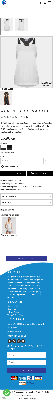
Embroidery (5, 183)
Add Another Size (11, 166)
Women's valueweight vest (11, 235)
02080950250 (15, 331)
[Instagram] (19, 341)
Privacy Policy (13, 312)
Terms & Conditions (15, 315)
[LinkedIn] (23, 341)
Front (7, 33)
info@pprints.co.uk (16, 335)
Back (21, 33)
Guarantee (11, 309)
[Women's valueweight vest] (9, 225)
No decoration (6, 190)
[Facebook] (10, 341)
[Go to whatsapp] (6, 392)
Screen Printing (6, 186)
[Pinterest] (14, 341)
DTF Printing (5, 180)
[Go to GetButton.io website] (6, 398)
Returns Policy (13, 306)
